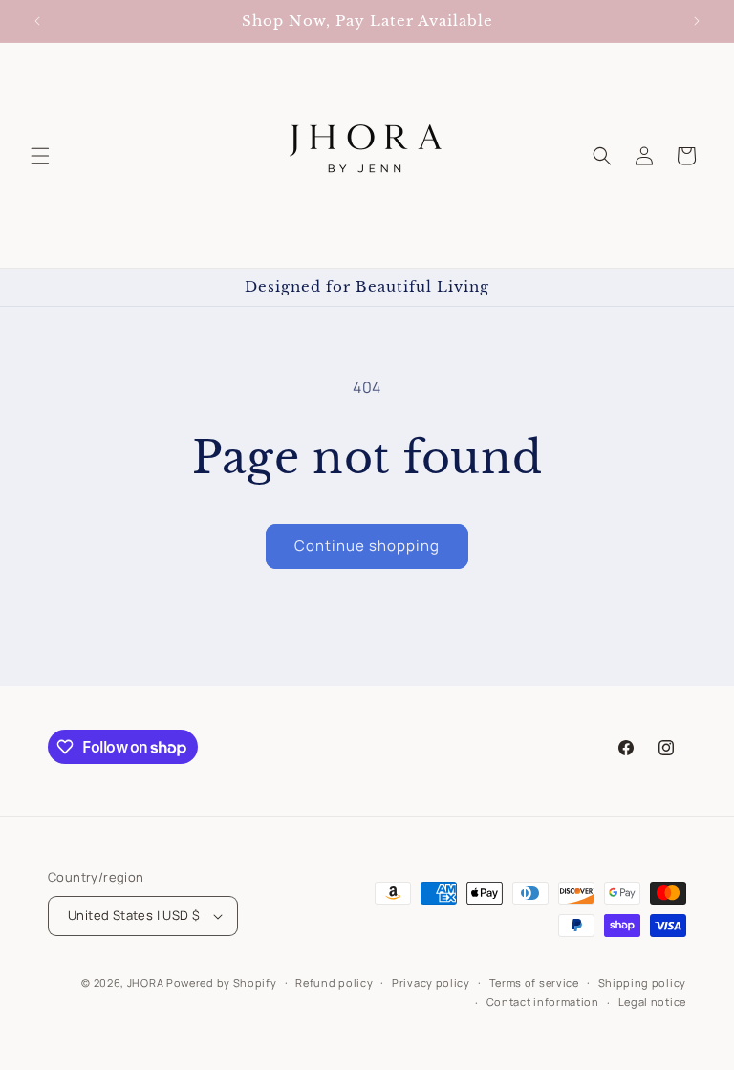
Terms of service (534, 982)
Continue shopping (367, 545)
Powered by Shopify (221, 982)
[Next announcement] (697, 21)
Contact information (542, 1001)
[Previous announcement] (37, 21)
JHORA (145, 982)
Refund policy (334, 982)
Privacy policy (431, 982)
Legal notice (652, 1001)
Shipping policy (642, 982)
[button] (40, 156)
